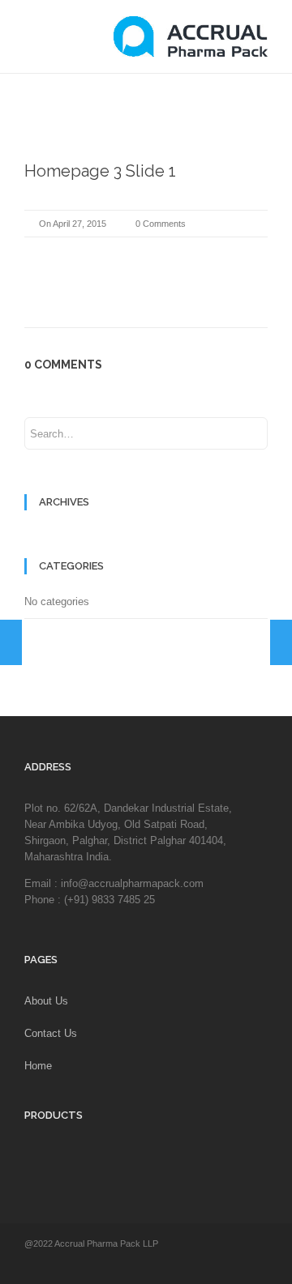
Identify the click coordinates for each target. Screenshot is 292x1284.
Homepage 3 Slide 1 (100, 171)
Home (38, 1066)
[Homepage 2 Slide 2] (11, 642)
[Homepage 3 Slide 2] (281, 642)
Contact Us (50, 1033)
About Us (46, 1001)
